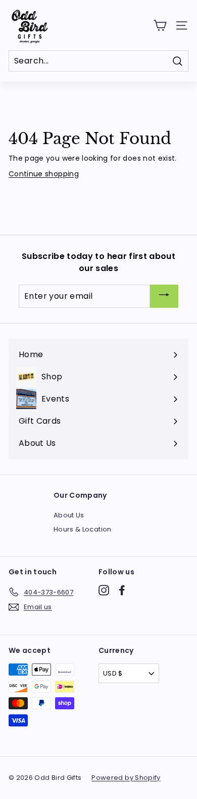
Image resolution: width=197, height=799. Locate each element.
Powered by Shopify (125, 777)
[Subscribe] (164, 296)
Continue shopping (44, 174)
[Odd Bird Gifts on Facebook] (122, 590)
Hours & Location (83, 529)
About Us (69, 515)
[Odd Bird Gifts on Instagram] (103, 590)
